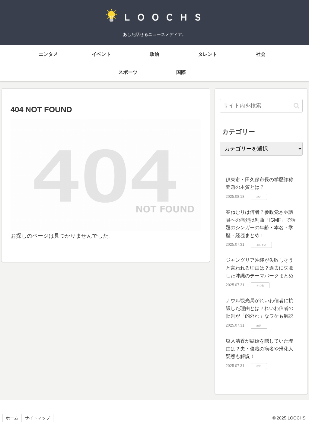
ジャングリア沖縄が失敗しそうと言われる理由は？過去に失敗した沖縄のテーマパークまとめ (259, 268)
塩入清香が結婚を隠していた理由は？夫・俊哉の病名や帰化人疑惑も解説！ (259, 348)
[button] (296, 105)
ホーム (12, 418)
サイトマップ (37, 418)
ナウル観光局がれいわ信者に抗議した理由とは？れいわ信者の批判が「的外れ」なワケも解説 (259, 308)
